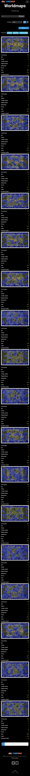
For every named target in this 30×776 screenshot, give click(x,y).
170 (28, 289)
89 (28, 406)
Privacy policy (15, 758)
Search (22, 16)
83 (28, 328)
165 (28, 445)
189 (28, 55)
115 (28, 602)
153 (28, 641)
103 (28, 484)
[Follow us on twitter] (13, 763)
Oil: (2, 57)
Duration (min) (5, 74)
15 (28, 65)
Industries (3, 65)
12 (28, 146)
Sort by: (9, 22)
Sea (2, 70)
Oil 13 (9, 32)
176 (28, 250)
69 (28, 562)
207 (28, 523)
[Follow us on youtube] (17, 763)
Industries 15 (23, 32)
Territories (4, 55)
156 (28, 719)
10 (28, 185)
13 (28, 57)
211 (28, 367)
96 (28, 680)
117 (28, 133)
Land (2, 72)
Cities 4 (15, 32)
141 (28, 211)
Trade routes (4, 61)
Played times (4, 63)
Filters (24, 28)
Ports (2, 68)
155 (28, 172)
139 (28, 94)
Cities (2, 59)
